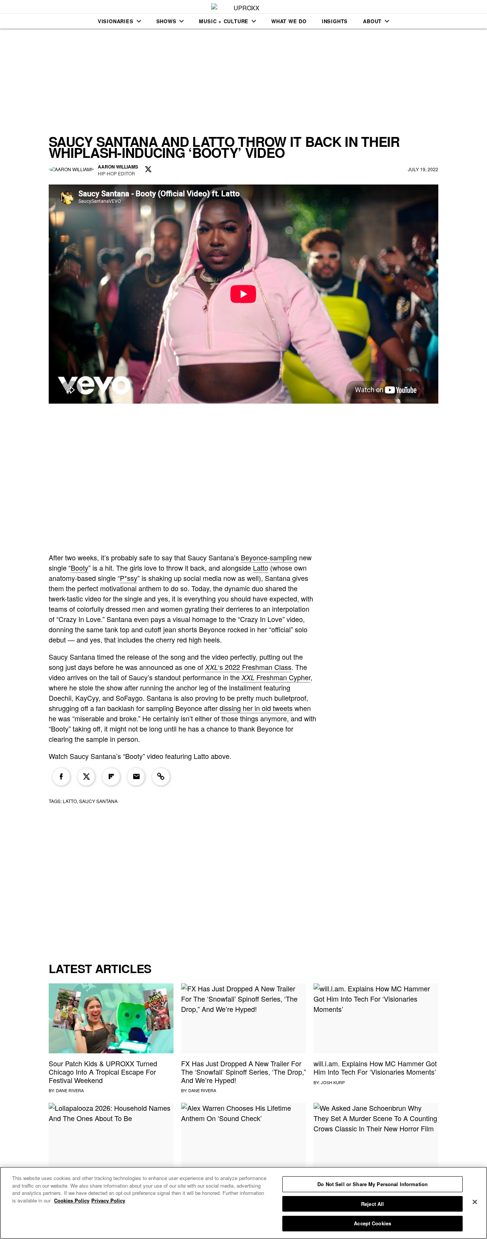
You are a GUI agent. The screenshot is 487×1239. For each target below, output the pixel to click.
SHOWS (166, 21)
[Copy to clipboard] (161, 777)
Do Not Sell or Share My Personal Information (372, 1184)
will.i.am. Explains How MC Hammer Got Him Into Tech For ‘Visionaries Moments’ (375, 1067)
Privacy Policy (108, 1200)
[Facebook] (61, 777)
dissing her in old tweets (256, 708)
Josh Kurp (333, 1082)
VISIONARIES (116, 21)
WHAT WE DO (289, 21)
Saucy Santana (98, 801)
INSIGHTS (335, 21)
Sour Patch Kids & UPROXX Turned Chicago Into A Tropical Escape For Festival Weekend (103, 1071)
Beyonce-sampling (269, 557)
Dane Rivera (70, 1090)
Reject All (372, 1203)
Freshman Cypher (276, 677)
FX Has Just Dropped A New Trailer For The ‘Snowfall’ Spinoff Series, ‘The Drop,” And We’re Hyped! (243, 1071)
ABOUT (372, 21)
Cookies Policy (71, 1200)
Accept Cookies (372, 1223)
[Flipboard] (111, 777)
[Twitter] (86, 777)
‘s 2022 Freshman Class (248, 667)
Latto (260, 568)
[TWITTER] (148, 169)
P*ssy (128, 578)
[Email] (136, 777)
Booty (79, 568)
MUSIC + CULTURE (223, 21)
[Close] (474, 1202)
